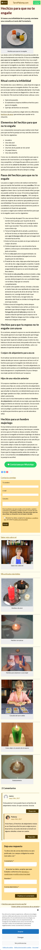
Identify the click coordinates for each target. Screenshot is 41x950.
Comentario (9, 861)
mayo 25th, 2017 (16, 819)
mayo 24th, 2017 (14, 798)
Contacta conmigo (37, 2)
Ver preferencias (20, 943)
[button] (38, 910)
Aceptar (20, 931)
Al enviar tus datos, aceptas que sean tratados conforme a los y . (18, 871)
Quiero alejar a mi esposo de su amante (25, 906)
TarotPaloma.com (20, 2)
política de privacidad (21, 519)
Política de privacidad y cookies (22, 947)
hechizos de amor (7, 114)
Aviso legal (35, 947)
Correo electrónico (11, 887)
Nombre (7, 878)
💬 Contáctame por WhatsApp (20, 464)
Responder (32, 811)
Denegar (20, 937)
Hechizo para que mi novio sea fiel (14, 904)
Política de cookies (8, 947)
